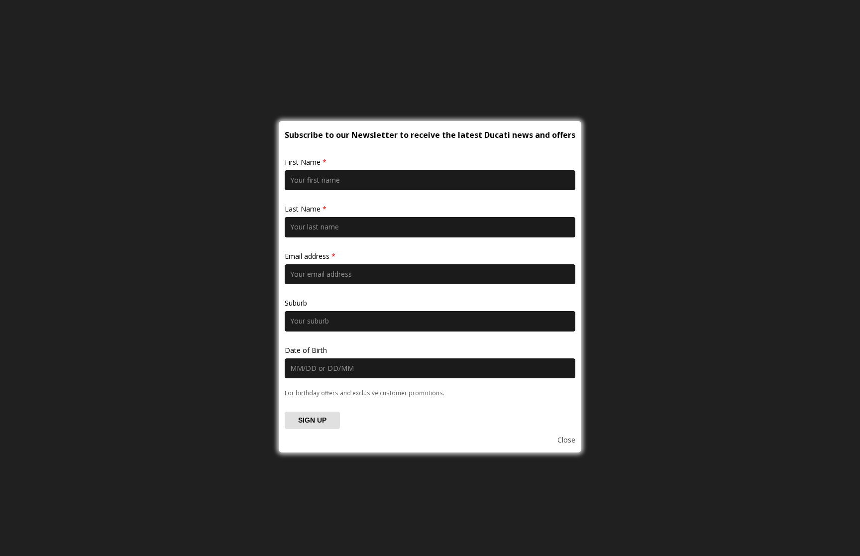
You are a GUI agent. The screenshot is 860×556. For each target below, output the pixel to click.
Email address (310, 256)
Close (566, 440)
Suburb (296, 303)
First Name (305, 162)
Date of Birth (306, 350)
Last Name (305, 209)
